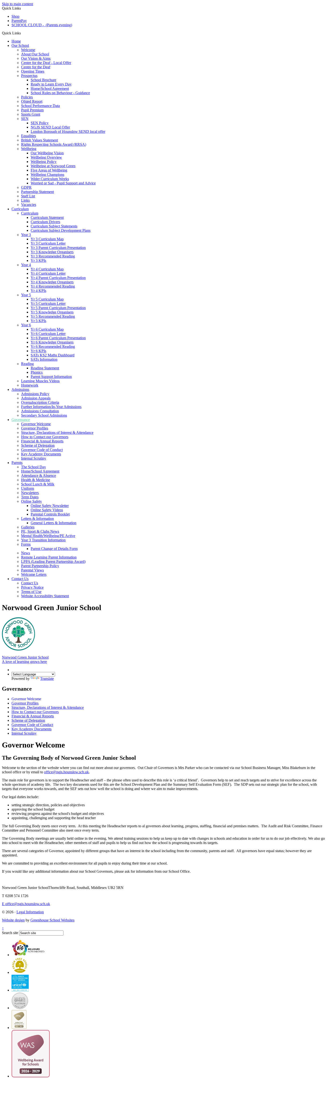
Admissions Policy (35, 394)
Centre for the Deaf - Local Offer (46, 63)
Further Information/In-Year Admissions (51, 407)
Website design (13, 920)
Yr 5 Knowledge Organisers (52, 312)
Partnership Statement (37, 192)
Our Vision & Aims (36, 58)
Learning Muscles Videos (40, 381)
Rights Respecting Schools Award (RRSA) (53, 144)
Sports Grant (30, 114)
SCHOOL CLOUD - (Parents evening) (41, 25)
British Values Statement (39, 140)
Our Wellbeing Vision (47, 153)
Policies (27, 97)
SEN (24, 119)
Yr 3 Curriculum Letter (48, 243)
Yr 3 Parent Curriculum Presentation (58, 248)
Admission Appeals (36, 398)
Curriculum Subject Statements (54, 226)
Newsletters (30, 493)
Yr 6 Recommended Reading (53, 346)
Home (16, 41)
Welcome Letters (33, 574)
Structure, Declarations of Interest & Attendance (57, 432)
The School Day (33, 467)
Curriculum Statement (47, 217)
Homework (29, 385)
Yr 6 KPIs (38, 351)
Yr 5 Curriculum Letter (48, 303)
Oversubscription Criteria (40, 402)
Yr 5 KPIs (38, 321)
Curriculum (20, 209)
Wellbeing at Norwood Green (53, 166)
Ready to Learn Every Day (51, 84)
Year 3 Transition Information (43, 540)
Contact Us (19, 579)
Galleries (27, 527)
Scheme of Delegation (38, 445)
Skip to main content (17, 4)
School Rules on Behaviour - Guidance (60, 93)
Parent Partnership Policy (40, 566)
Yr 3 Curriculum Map (47, 239)
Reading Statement (45, 368)
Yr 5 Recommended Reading (53, 316)
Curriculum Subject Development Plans (60, 230)
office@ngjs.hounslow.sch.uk (26, 904)
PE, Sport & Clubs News (40, 531)
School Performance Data (40, 106)
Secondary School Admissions (44, 415)
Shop (15, 16)
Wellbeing (28, 149)
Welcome (28, 50)
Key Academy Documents (41, 454)
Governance (20, 420)
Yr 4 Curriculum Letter (48, 273)
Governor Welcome (36, 424)
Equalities (28, 136)
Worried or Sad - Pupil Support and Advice (63, 183)
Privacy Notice (32, 587)
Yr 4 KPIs (38, 291)
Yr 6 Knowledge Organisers (52, 342)
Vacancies (28, 205)
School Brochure (43, 80)
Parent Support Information (51, 377)
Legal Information (30, 912)
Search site (10, 933)
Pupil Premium (32, 110)
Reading (27, 364)
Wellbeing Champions (47, 174)
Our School (20, 45)
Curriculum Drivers (45, 222)
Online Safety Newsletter (50, 506)
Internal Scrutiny (33, 458)
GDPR (26, 187)
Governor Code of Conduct (42, 450)
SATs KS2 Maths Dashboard (52, 355)
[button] (22, 33)
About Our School (35, 54)
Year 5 (26, 295)
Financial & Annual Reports (42, 441)
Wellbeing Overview (46, 157)
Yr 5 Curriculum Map (47, 299)
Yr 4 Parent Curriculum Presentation (58, 278)
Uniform (27, 488)
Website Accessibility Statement (45, 596)
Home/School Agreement (50, 88)
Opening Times (32, 71)
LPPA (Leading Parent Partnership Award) (53, 561)
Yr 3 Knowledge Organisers (52, 252)
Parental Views (32, 570)
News (25, 553)
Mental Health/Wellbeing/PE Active (48, 536)
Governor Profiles (34, 428)
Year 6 (26, 325)
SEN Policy (40, 123)
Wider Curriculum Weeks (50, 179)
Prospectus (29, 76)
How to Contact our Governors (44, 437)
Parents (17, 463)
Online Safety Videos (47, 510)
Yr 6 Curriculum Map (47, 329)
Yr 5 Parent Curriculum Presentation (58, 308)
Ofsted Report (31, 101)
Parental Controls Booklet (50, 514)
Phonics (37, 372)
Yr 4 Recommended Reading (53, 286)
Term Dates (30, 497)
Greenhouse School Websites (52, 920)
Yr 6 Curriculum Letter (48, 334)
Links (25, 200)
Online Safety (31, 501)
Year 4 (26, 265)
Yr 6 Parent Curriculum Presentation (58, 338)
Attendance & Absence (38, 475)
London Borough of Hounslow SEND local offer (68, 131)
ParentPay (19, 21)
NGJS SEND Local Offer (50, 127)
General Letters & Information (53, 523)
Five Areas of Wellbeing (49, 170)
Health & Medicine (35, 480)
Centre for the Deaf (35, 67)
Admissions (20, 389)
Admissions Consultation (40, 411)
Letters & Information (37, 518)
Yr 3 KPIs (38, 260)
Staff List (28, 196)
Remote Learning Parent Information (49, 557)
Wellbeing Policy (43, 162)
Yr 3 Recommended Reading (53, 256)
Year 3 (26, 235)
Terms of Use (31, 592)
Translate (47, 679)
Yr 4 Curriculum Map (47, 269)
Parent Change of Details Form (54, 549)
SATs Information (44, 359)
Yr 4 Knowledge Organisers (52, 282)
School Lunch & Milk (37, 484)
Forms (26, 544)
